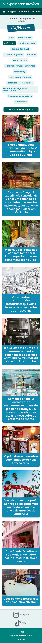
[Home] (4, 12)
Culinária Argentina (13, 54)
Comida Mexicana (27, 43)
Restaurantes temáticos (20, 96)
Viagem (12, 11)
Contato (21, 639)
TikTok (25, 623)
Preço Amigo (20, 71)
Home (21, 631)
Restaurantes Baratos (20, 77)
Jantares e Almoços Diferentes (20, 66)
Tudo (11, 37)
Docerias (31, 54)
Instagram (24, 614)
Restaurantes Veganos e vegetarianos (15, 89)
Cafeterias (9, 43)
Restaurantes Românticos (20, 82)
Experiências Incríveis (21, 635)
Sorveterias (21, 101)
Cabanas (24, 11)
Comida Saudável (20, 49)
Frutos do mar (20, 60)
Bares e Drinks (24, 37)
